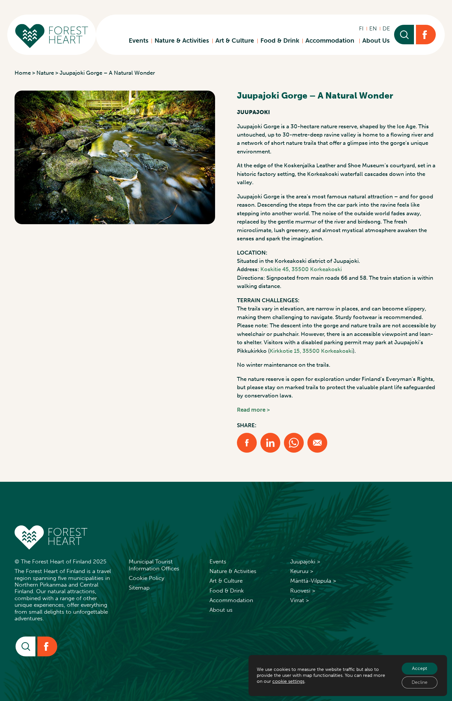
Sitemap (139, 587)
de (386, 28)
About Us (376, 40)
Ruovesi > (302, 590)
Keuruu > (301, 571)
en (373, 28)
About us (221, 609)
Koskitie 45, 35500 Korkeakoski (301, 269)
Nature (45, 72)
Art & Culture (234, 40)
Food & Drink (279, 40)
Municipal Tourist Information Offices (154, 564)
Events (139, 40)
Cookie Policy (146, 578)
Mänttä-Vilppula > (313, 580)
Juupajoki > (305, 561)
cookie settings (288, 681)
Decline (420, 682)
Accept (419, 668)
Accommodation (330, 40)
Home (23, 72)
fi (361, 28)
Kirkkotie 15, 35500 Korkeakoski (311, 351)
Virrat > (299, 600)
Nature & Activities (182, 40)
